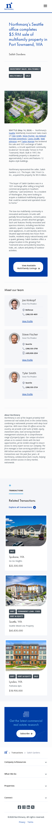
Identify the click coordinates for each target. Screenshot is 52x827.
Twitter (32, 807)
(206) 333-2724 (32, 387)
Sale (28, 76)
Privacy (22, 822)
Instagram (24, 807)
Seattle (12, 133)
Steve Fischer (29, 136)
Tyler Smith (16, 136)
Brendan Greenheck (18, 138)
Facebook (19, 807)
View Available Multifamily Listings (27, 267)
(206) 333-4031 (32, 314)
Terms (30, 822)
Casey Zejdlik (34, 138)
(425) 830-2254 (32, 353)
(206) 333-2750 (32, 348)
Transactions (17, 752)
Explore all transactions (20, 507)
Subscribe (25, 733)
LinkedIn (28, 807)
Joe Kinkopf (41, 136)
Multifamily (16, 76)
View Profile (27, 321)
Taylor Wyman (27, 141)
